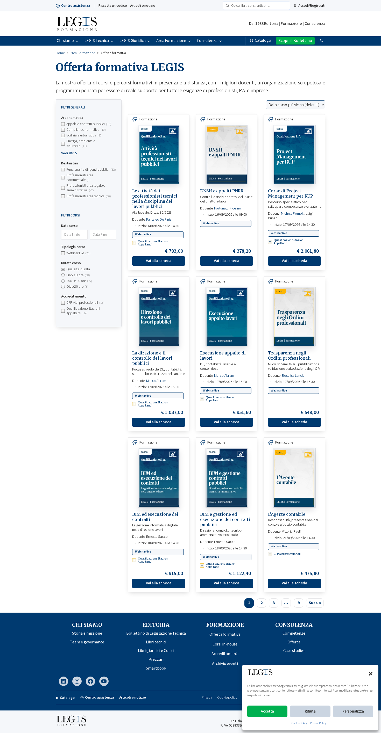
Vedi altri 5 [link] (69, 153)
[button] (370, 673)
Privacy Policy (318, 723)
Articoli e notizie (142, 6)
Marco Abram (156, 380)
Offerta (293, 642)
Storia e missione (87, 633)
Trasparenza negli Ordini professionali (289, 355)
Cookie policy (227, 697)
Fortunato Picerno (227, 208)
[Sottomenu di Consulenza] (220, 40)
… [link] (286, 603)
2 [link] (261, 603)
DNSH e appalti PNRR (221, 190)
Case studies (294, 651)
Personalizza (353, 711)
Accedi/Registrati (311, 5)
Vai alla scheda (159, 261)
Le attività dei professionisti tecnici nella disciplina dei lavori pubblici (154, 198)
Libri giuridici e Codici (156, 651)
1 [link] (249, 603)
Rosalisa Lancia (293, 375)
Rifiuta (310, 711)
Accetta (267, 711)
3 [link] (274, 603)
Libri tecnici (156, 642)
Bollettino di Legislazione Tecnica (156, 633)
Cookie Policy (299, 723)
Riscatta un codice (112, 6)
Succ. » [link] (315, 603)
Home (60, 53)
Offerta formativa (224, 634)
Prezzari (156, 659)
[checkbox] (88, 124)
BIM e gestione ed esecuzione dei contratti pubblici (225, 519)
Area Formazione (82, 53)
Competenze (294, 633)
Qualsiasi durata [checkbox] (78, 269)
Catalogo (263, 40)
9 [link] (299, 603)
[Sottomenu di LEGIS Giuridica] (148, 40)
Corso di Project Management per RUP (290, 193)
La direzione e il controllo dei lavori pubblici (152, 358)
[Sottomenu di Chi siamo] (77, 40)
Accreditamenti (225, 654)
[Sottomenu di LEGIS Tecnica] (112, 40)
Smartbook (156, 668)
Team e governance (87, 642)
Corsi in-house (225, 644)
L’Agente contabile (286, 514)
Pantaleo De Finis (158, 219)
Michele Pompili (292, 213)
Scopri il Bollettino (295, 40)
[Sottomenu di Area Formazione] (189, 40)
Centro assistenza (75, 5)
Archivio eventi (225, 663)
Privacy (207, 697)
